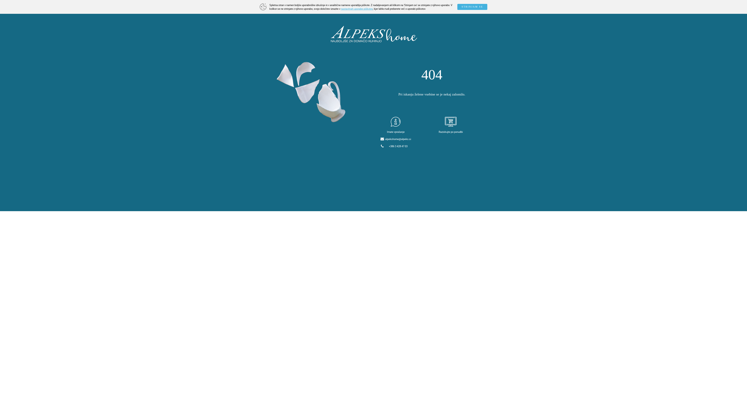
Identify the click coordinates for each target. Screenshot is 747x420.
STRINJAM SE (472, 6)
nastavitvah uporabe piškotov (357, 8)
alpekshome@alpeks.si (398, 139)
